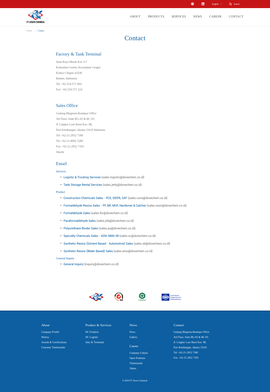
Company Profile (50, 332)
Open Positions (137, 358)
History (45, 337)
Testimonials (136, 363)
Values (132, 368)
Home (29, 30)
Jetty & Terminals (94, 342)
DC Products (92, 332)
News (132, 332)
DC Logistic (91, 337)
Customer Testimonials (53, 347)
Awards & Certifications (53, 342)
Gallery (133, 337)
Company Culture (138, 353)
